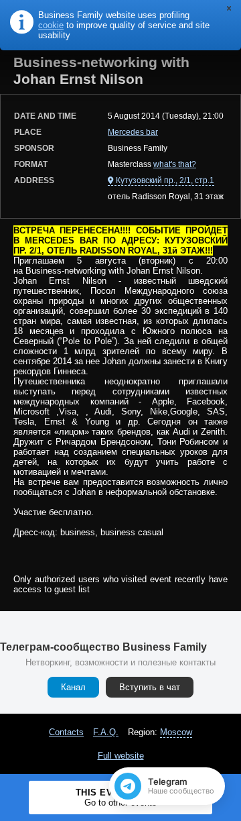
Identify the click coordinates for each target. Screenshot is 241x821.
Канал (73, 687)
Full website (121, 756)
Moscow (176, 732)
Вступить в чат (149, 687)
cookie (51, 25)
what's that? (174, 164)
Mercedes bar (133, 132)
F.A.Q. (105, 732)
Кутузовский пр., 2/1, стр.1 (165, 180)
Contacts (66, 732)
